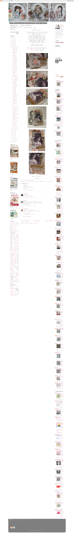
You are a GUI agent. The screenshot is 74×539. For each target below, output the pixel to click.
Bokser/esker (13, 226)
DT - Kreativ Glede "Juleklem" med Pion (14, 63)
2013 (12, 43)
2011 (12, 141)
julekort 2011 (13, 294)
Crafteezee (59, 319)
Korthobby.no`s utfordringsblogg (60, 460)
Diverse (15, 247)
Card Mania (59, 441)
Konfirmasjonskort (62, 305)
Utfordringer (49, 181)
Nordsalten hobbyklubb (59, 417)
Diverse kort (13, 248)
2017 (12, 37)
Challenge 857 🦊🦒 (62, 396)
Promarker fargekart (19, 23)
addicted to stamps (34, 49)
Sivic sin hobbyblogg (59, 229)
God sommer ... (62, 411)
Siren (62, 503)
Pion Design (36, 181)
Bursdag (12, 232)
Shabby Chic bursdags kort (15, 109)
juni (13, 132)
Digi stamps (14, 246)
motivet (12, 295)
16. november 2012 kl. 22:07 (29, 197)
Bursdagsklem (62, 82)
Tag (45, 181)
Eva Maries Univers (59, 353)
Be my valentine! (62, 161)
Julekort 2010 (14, 257)
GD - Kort (12, 251)
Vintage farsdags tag (15, 116)
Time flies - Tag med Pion (15, 76)
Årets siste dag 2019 (62, 257)
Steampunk (15, 280)
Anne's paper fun (60, 213)
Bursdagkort (62, 330)
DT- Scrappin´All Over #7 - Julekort (15, 80)
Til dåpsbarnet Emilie (62, 385)
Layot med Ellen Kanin (62, 101)
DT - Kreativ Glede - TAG (15, 85)
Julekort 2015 (13, 261)
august (13, 129)
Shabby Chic (41, 181)
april (13, 135)
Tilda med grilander (14, 93)
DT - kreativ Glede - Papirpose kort (14, 103)
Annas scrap (59, 343)
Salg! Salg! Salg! (62, 485)
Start (11, 23)
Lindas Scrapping (60, 99)
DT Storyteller (15, 240)
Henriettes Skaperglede (59, 177)
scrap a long (34, 50)
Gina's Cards (59, 204)
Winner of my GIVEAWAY (62, 239)
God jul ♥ (62, 126)
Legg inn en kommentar (27, 216)
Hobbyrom (17, 256)
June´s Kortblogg (60, 328)
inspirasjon (12, 293)
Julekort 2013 (13, 259)
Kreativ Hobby (59, 483)
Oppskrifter (12, 270)
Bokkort (11, 225)
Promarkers (13, 276)
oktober (14, 126)
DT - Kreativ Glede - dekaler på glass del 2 (15, 67)
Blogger (42, 530)
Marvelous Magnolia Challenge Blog (60, 450)
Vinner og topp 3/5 (30, 23)
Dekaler (14, 244)
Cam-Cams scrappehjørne (59, 272)
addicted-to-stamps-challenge (60, 423)
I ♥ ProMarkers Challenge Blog (60, 401)
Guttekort (12, 254)
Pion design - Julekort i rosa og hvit (15, 59)
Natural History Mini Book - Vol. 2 (62, 153)
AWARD (11, 222)
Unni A (25, 193)
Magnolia (16, 267)
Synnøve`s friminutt (58, 221)
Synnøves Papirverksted (59, 186)
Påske (16, 278)
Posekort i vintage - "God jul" (14, 56)
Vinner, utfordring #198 (60, 419)
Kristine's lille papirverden (60, 106)
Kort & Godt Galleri (59, 168)
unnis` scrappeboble (59, 368)
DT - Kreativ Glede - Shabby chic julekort (15, 99)
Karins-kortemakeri (59, 142)
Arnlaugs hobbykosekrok (59, 116)
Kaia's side (59, 303)
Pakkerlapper (12, 271)
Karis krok (59, 375)
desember (14, 46)
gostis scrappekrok (59, 92)
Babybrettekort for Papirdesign (62, 276)
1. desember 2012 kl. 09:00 (29, 214)
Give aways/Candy (13, 253)
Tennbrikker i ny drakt (15, 124)
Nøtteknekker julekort (62, 171)
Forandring (62, 223)
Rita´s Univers (60, 131)
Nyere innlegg (25, 220)
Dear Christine (15, 77)
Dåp (18, 249)
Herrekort (12, 255)
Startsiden (37, 220)
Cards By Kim (59, 360)
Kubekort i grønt (62, 144)
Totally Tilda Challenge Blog (60, 510)
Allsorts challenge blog (60, 393)
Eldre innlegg (49, 220)
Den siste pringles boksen (14, 91)
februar (14, 138)
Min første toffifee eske (62, 95)
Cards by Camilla (60, 236)
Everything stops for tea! (62, 363)
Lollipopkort (62, 377)
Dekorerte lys (13, 245)
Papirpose (16, 273)
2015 (12, 40)
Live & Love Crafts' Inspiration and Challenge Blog (60, 492)
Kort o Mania (59, 469)
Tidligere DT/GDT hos (41, 23)
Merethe (25, 208)
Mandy (25, 200)
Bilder (16, 224)
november (14, 47)
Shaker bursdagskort (62, 478)
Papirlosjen (59, 434)
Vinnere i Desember (62, 437)
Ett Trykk (14, 250)
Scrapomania (59, 476)
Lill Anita (59, 255)
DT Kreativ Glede (29, 181)
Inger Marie (59, 197)
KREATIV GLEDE (39, 44)
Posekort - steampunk (14, 83)
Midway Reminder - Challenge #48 (62, 513)
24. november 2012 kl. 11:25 (29, 205)
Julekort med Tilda (14, 122)
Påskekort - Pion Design (62, 291)
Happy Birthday (62, 215)
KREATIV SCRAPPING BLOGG (60, 81)
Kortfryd (58, 310)
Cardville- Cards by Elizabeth (60, 159)
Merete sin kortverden (59, 336)
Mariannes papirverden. (59, 289)
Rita (62, 25)
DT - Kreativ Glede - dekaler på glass (14, 72)
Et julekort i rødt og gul (15, 49)
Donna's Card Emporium (59, 244)
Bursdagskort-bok (62, 370)
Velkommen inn (59, 296)
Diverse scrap (12, 249)
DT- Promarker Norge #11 (15, 96)
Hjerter (11, 256)
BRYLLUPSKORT (62, 282)
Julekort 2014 (13, 260)
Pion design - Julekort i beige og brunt (15, 52)
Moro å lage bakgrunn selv (62, 232)
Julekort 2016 (13, 262)
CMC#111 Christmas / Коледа (62, 444)
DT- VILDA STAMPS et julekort (14, 87)
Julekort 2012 (13, 258)
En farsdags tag (15, 114)
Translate (14, 29)
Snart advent (14, 69)
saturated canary (60, 502)
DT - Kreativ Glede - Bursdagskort (15, 112)
